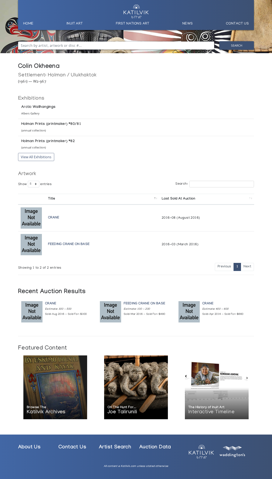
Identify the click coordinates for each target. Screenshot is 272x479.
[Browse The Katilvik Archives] (55, 388)
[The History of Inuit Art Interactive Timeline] (217, 388)
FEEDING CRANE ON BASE (68, 244)
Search (236, 45)
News (187, 24)
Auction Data (155, 448)
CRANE (53, 218)
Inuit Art (75, 24)
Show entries (35, 184)
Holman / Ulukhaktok (72, 75)
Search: (181, 184)
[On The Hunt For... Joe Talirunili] (136, 388)
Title (51, 199)
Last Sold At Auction (178, 199)
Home (28, 24)
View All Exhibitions (36, 157)
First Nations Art (132, 24)
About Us (29, 448)
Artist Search (115, 448)
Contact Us (237, 24)
